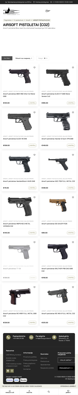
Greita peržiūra (34, 72)
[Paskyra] (29, 391)
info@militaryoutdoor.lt (43, 338)
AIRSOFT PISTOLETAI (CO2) (16, 91)
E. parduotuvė (18, 20)
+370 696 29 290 (18, 338)
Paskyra (29, 392)
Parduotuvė (10, 392)
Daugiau (33, 278)
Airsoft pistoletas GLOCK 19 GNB (15, 139)
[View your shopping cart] (47, 11)
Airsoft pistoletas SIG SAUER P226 (54, 224)
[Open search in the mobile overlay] (49, 392)
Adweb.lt (72, 386)
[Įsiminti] (68, 391)
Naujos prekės (29, 91)
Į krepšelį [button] (32, 103)
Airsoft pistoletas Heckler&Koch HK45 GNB (19, 181)
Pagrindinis (7, 20)
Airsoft (28, 20)
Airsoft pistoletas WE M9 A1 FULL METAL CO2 (58, 313)
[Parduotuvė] (10, 391)
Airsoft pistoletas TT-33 (12, 269)
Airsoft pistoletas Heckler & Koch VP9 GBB (57, 139)
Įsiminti (34, 67)
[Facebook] (8, 371)
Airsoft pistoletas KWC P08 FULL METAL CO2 (58, 181)
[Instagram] (12, 371)
